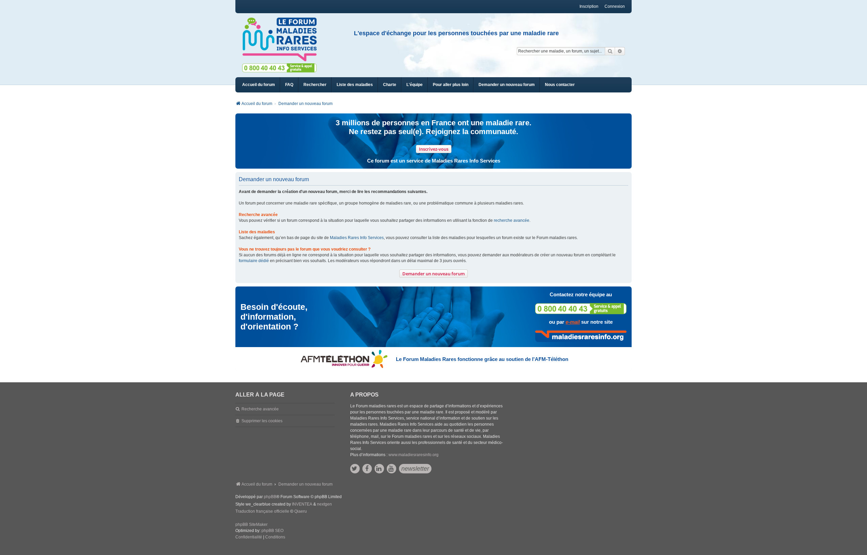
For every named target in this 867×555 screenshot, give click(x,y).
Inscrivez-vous (433, 149)
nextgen (324, 504)
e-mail (573, 322)
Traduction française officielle (262, 511)
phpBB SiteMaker (251, 524)
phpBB (270, 496)
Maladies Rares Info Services (357, 237)
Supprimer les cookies (261, 421)
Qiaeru (300, 511)
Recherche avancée (260, 409)
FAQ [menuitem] (289, 84)
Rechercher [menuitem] (314, 84)
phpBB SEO (272, 530)
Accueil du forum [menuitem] (258, 84)
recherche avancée (511, 220)
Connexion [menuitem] (615, 6)
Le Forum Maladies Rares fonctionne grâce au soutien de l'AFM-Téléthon (482, 359)
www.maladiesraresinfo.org (413, 454)
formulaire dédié (254, 260)
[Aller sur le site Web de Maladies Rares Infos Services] (581, 336)
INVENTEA (302, 504)
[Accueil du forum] (282, 40)
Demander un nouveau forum (433, 274)
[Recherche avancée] (620, 51)
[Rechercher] (610, 51)
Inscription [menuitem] (588, 6)
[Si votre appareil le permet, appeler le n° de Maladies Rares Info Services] (581, 308)
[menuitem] (355, 84)
